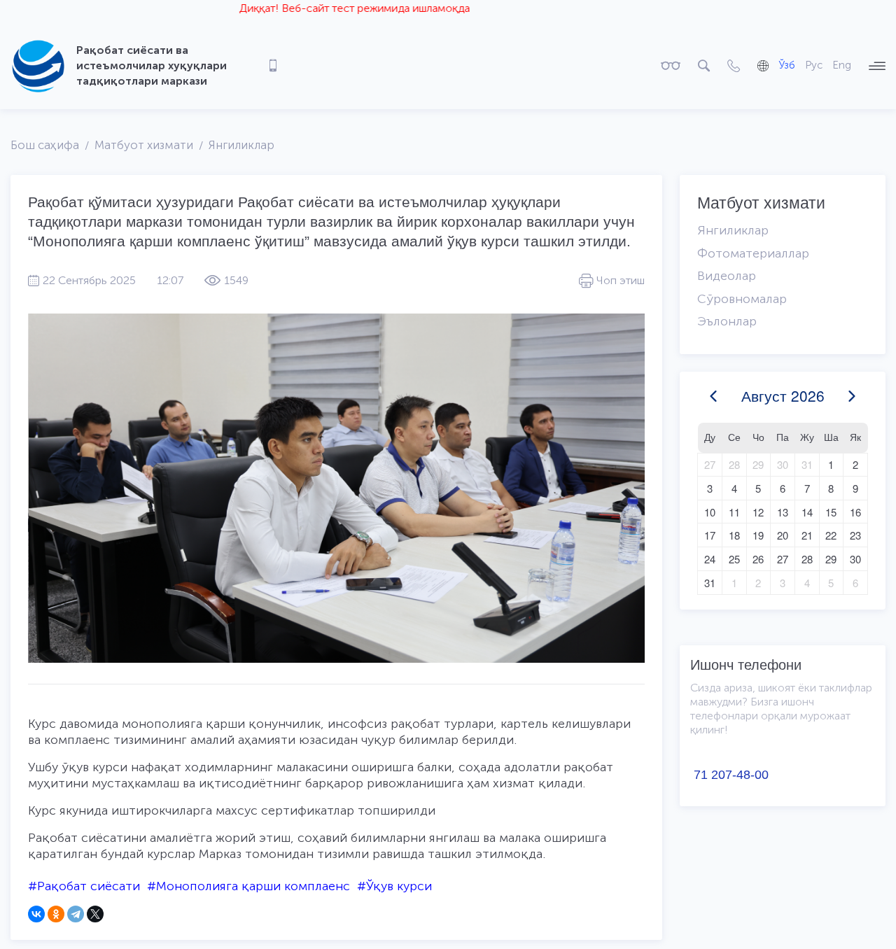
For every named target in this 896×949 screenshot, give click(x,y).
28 (734, 464)
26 (758, 558)
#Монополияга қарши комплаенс (248, 886)
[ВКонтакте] (36, 914)
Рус (813, 65)
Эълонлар (727, 321)
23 (855, 535)
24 (709, 558)
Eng (841, 65)
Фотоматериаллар (753, 253)
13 (782, 512)
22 (830, 535)
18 (734, 535)
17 (709, 535)
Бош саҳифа (44, 145)
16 (855, 512)
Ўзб (786, 65)
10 (709, 512)
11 (734, 512)
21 (807, 535)
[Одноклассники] (56, 914)
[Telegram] (75, 914)
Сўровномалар (742, 299)
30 (782, 464)
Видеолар (726, 275)
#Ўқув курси (394, 886)
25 (734, 558)
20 (782, 535)
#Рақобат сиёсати (84, 886)
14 (807, 512)
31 (807, 464)
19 (758, 535)
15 (830, 512)
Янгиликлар (241, 145)
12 (758, 512)
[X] (95, 914)
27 (709, 464)
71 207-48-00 (731, 775)
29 (758, 464)
